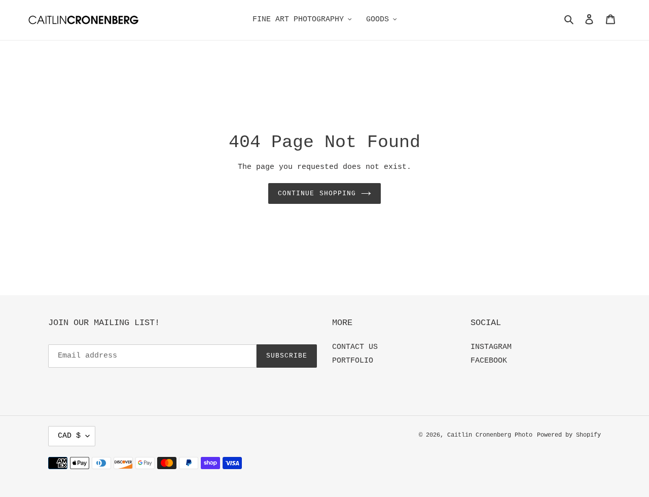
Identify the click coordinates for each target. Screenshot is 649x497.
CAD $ (69, 436)
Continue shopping (317, 193)
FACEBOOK (489, 361)
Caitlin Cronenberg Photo (489, 435)
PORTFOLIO (352, 361)
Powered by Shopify (569, 435)
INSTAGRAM (491, 347)
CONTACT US (355, 347)
